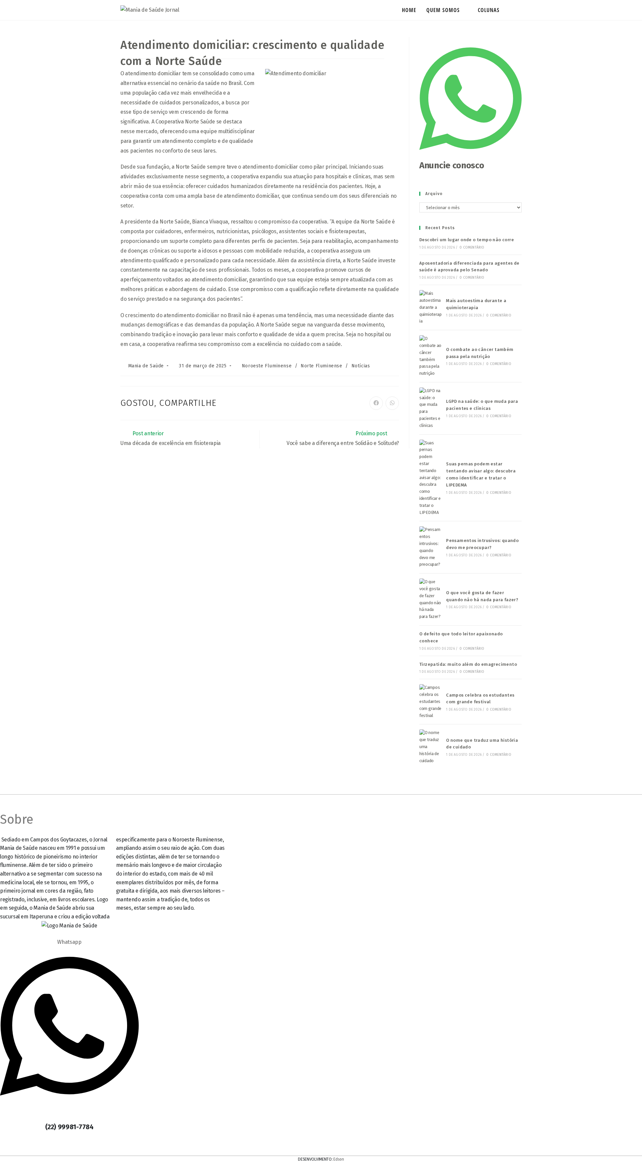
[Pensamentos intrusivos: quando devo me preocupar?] (430, 547)
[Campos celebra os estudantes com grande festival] (430, 701)
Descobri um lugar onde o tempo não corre (466, 239)
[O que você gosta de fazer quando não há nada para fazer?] (430, 599)
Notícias (360, 366)
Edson (338, 1159)
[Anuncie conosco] (470, 155)
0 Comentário (471, 248)
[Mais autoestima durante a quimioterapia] (430, 307)
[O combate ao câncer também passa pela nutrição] (430, 356)
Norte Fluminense (321, 366)
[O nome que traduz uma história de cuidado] (430, 746)
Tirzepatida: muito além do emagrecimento (468, 664)
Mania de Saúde (146, 366)
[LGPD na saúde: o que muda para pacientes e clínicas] (430, 408)
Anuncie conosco (451, 165)
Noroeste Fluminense (267, 366)
